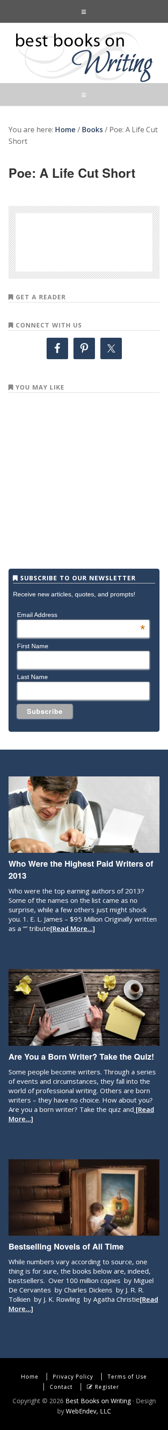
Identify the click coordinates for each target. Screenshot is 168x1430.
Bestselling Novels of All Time (66, 1246)
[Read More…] (72, 928)
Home (30, 1376)
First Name (32, 646)
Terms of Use (127, 1376)
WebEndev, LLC (88, 1411)
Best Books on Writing (84, 56)
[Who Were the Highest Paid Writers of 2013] (84, 848)
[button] (84, 11)
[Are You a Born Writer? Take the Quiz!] (84, 1041)
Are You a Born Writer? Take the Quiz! (81, 1056)
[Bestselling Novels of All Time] (84, 1231)
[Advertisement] (99, 240)
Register (107, 1387)
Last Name (32, 676)
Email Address (81, 614)
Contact (61, 1387)
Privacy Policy (73, 1376)
